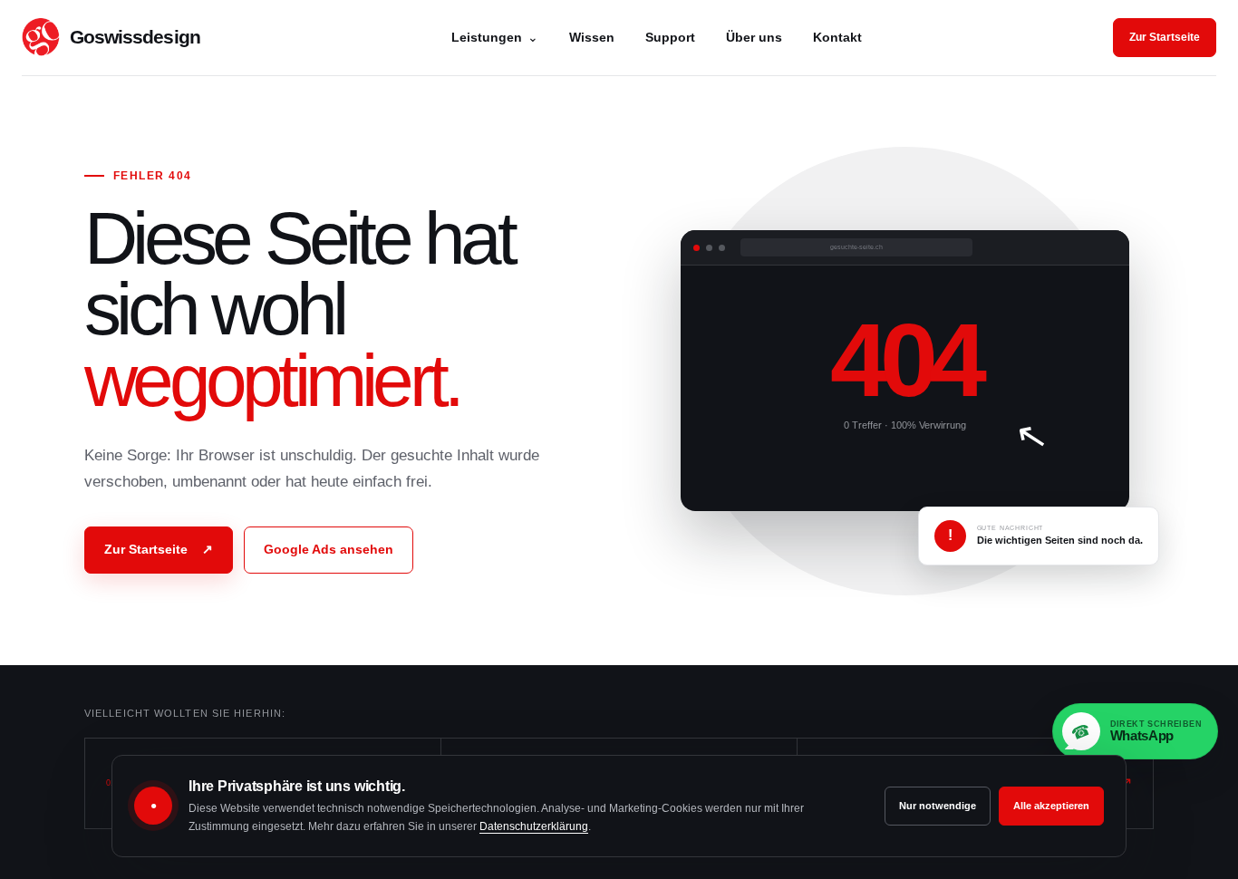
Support (670, 37)
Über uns (754, 37)
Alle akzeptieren (1051, 805)
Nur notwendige (937, 805)
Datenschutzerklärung (533, 826)
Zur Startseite (1164, 37)
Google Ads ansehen (328, 549)
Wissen (591, 37)
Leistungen (494, 37)
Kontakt (837, 37)
